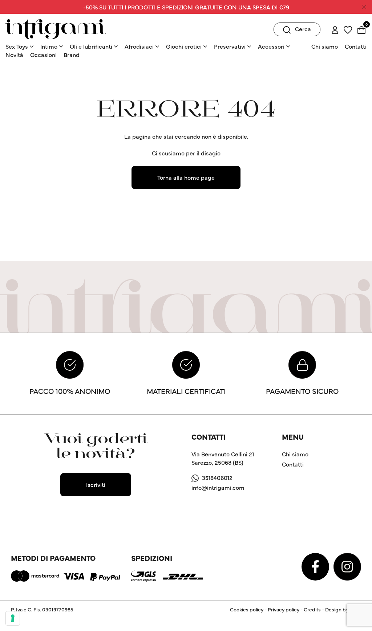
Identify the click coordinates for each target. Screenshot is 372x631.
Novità (14, 54)
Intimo (48, 46)
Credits (312, 609)
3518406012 (217, 477)
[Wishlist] (348, 29)
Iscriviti (95, 484)
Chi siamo (324, 46)
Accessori (271, 46)
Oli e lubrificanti (91, 46)
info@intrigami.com (217, 487)
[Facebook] (316, 566)
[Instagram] (347, 566)
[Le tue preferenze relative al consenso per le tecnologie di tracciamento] (13, 618)
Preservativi (230, 46)
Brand (72, 54)
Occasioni (43, 54)
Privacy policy (283, 609)
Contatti (356, 46)
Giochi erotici (184, 46)
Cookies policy (246, 609)
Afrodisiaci (139, 46)
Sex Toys (16, 46)
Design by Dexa (343, 609)
